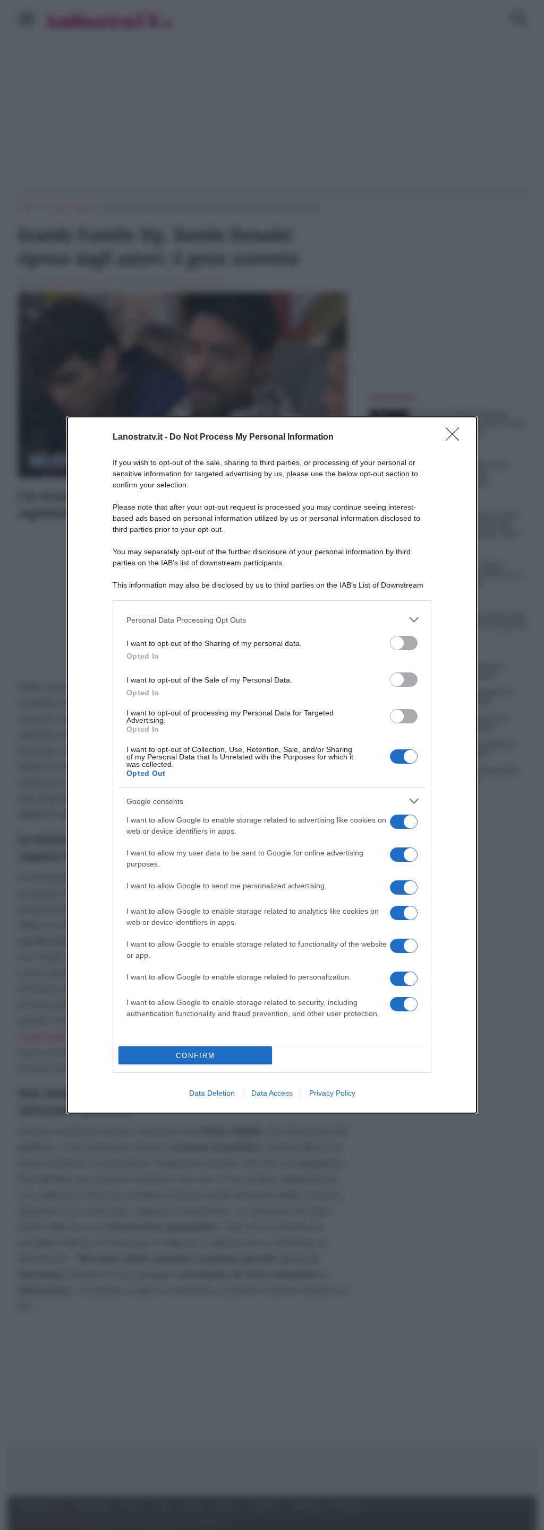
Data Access (272, 1093)
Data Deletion (212, 1093)
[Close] (456, 437)
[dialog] (272, 765)
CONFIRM (195, 1056)
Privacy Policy (332, 1093)
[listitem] (272, 619)
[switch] (404, 643)
